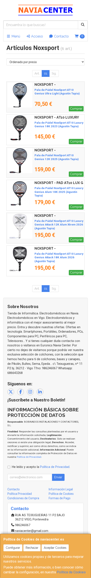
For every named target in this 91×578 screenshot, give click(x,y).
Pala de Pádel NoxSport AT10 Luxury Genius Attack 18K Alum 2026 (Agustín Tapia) (58, 257)
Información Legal (61, 489)
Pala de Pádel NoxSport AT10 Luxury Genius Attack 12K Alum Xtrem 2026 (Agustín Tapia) (58, 224)
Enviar (58, 477)
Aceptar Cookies (55, 547)
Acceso (36, 36)
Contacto (61, 36)
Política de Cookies (71, 572)
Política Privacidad (19, 493)
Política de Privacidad (29, 456)
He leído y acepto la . (41, 467)
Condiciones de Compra (23, 498)
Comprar (76, 108)
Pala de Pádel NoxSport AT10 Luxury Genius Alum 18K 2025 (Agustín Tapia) (58, 192)
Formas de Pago (59, 498)
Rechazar (32, 547)
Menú (15, 36)
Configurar (13, 547)
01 (45, 73)
